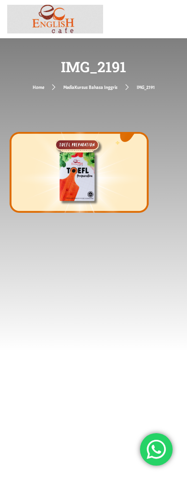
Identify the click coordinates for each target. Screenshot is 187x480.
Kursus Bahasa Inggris (95, 87)
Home (38, 87)
